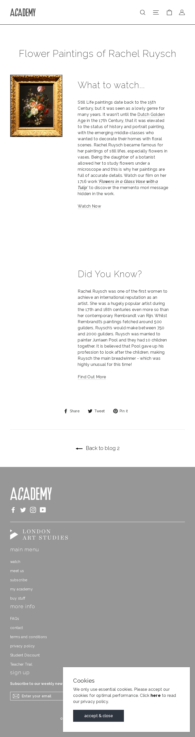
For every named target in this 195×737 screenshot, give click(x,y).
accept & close (98, 715)
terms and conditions (28, 637)
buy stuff (17, 598)
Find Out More (92, 376)
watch (15, 562)
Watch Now (89, 206)
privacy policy (22, 646)
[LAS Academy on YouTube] (43, 510)
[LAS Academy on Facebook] (13, 510)
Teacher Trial (21, 664)
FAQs (14, 619)
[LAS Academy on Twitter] (23, 510)
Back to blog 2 (102, 448)
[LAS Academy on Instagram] (33, 510)
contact (16, 628)
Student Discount (25, 655)
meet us (17, 571)
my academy (21, 589)
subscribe (18, 580)
